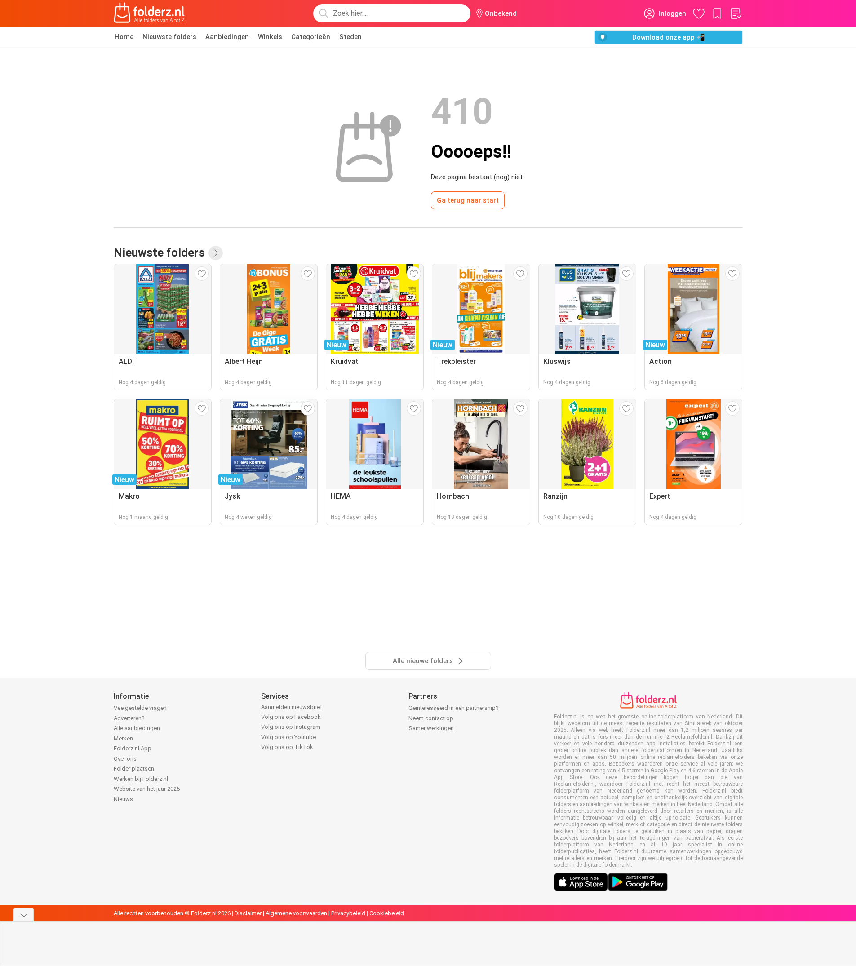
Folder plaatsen (134, 768)
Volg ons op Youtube (288, 737)
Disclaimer (248, 913)
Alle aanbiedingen (137, 728)
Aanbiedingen (227, 37)
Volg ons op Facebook (291, 716)
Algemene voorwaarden (296, 913)
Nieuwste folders (169, 37)
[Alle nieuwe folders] (215, 253)
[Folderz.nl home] (149, 13)
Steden (350, 37)
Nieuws (123, 799)
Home (124, 37)
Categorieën (310, 37)
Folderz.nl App (132, 748)
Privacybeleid (348, 913)
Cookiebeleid (386, 913)
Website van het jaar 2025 (147, 788)
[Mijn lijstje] (735, 13)
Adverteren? (129, 718)
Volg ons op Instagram (290, 726)
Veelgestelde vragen (140, 708)
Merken (123, 738)
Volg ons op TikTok (287, 747)
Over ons (125, 758)
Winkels (270, 37)
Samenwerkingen (431, 728)
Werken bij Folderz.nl (141, 778)
